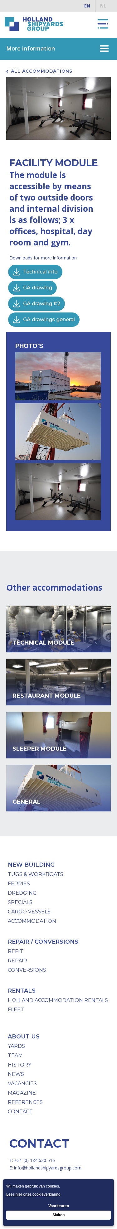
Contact (20, 1112)
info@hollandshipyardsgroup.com (47, 1168)
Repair (17, 961)
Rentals (22, 990)
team (15, 1055)
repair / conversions (43, 941)
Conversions (27, 970)
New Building (31, 864)
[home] (33, 24)
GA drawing (37, 288)
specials (20, 902)
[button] (103, 24)
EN (87, 6)
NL (103, 6)
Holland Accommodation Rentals (58, 1000)
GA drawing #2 (41, 304)
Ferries (19, 884)
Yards (16, 1046)
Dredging (22, 893)
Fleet (16, 1010)
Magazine (22, 1093)
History (19, 1065)
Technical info (40, 272)
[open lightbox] (59, 377)
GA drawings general (49, 319)
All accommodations (41, 71)
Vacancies (22, 1083)
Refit (15, 951)
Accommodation (32, 921)
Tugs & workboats (35, 874)
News (16, 1074)
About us (24, 1036)
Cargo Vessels (29, 912)
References (25, 1102)
